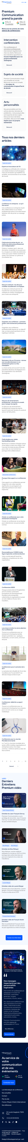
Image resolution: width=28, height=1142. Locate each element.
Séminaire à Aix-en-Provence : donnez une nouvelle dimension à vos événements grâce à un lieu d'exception (14, 362)
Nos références (9, 1029)
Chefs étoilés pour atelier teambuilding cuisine (10, 440)
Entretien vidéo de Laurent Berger (12, 886)
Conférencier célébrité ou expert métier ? (12, 703)
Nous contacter (9, 1034)
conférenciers (11, 47)
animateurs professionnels (12, 49)
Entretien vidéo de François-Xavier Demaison (13, 920)
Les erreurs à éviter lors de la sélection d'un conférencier (14, 629)
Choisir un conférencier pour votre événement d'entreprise (12, 518)
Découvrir (9, 65)
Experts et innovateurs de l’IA (11, 166)
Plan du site (5, 1099)
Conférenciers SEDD (8, 587)
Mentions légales (16, 1134)
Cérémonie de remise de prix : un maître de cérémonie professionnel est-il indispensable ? (13, 244)
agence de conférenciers (11, 31)
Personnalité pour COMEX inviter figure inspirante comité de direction (13, 553)
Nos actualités (6, 1093)
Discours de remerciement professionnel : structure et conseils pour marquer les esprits (13, 402)
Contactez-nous (8, 1082)
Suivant (11, 766)
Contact (4, 1096)
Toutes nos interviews (14, 938)
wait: (22, 1139)
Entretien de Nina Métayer (10, 849)
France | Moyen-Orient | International (14, 1102)
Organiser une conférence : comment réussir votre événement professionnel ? (14, 323)
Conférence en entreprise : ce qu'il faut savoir (12, 204)
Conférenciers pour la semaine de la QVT (13, 667)
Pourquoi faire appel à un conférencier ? (14, 479)
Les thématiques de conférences (12, 1090)
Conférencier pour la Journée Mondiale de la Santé (11, 740)
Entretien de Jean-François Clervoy (13, 814)
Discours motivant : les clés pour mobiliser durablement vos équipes (13, 285)
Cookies (4, 1135)
